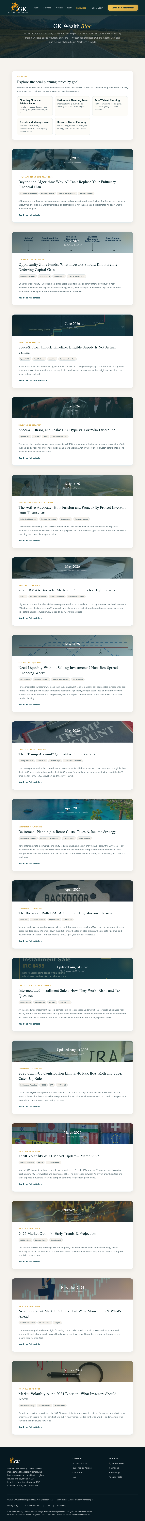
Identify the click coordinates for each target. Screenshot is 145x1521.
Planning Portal (115, 1477)
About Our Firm (79, 1463)
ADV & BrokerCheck (32, 1505)
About (36, 7)
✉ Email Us (114, 1468)
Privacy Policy (12, 1505)
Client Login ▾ (98, 7)
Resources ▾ (82, 7)
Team (69, 7)
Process (59, 7)
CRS (48, 1505)
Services (47, 7)
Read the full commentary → (34, 380)
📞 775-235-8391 (116, 1463)
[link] (18, 8)
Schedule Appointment (123, 7)
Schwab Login (115, 1472)
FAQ (74, 1477)
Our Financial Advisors (82, 1468)
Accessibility (61, 1505)
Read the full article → (31, 214)
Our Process (77, 1472)
